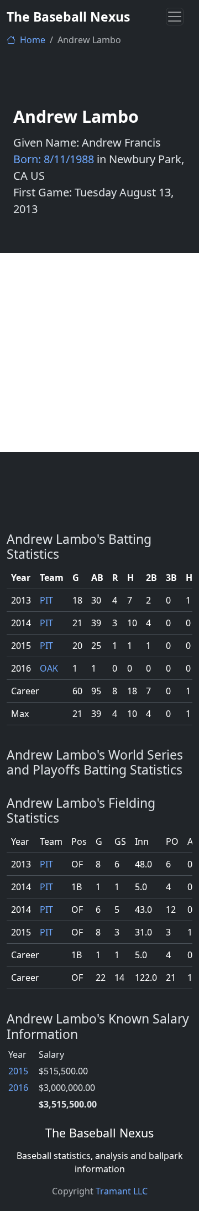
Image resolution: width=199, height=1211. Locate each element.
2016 (18, 1088)
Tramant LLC (122, 1191)
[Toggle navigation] (175, 16)
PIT (46, 600)
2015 (18, 1071)
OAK (49, 668)
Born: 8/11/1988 (53, 159)
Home (31, 40)
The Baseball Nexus (68, 16)
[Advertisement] (99, 352)
